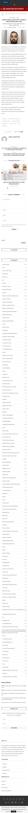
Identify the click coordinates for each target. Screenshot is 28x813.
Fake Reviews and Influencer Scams (15, 393)
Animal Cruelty (15, 264)
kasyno (15, 496)
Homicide (15, 459)
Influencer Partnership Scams (15, 477)
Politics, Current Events (15, 568)
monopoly (15, 524)
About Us (3, 781)
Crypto (15, 352)
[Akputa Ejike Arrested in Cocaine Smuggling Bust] (14, 172)
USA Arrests (15, 661)
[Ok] (9, 802)
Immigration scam (15, 468)
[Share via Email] (22, 131)
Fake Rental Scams (15, 390)
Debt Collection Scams (15, 358)
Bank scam (15, 277)
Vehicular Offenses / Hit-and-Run (15, 670)
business (15, 292)
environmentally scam (15, 380)
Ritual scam (15, 603)
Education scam (15, 377)
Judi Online (15, 493)
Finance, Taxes (15, 408)
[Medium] (19, 802)
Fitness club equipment (15, 415)
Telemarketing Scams (15, 642)
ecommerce (15, 374)
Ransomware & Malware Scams (15, 584)
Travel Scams (15, 651)
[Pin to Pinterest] (20, 131)
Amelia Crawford (12, 27)
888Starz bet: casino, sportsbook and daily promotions (14, 2)
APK (15, 267)
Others (15, 550)
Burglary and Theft (15, 289)
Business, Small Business (15, 321)
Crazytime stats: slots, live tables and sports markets (13, 702)
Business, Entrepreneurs (15, 308)
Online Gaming (15, 534)
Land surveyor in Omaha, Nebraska (15, 506)
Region (15, 600)
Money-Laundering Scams (15, 521)
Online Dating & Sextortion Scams (15, 531)
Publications (15, 578)
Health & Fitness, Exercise (15, 443)
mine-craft (15, 518)
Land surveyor (15, 503)
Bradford (4, 118)
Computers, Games (15, 339)
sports (15, 635)
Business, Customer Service (15, 305)
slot (15, 617)
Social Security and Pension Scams (15, 626)
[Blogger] (12, 802)
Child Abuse (15, 330)
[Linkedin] (13, 799)
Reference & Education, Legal (15, 597)
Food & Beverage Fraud (15, 418)
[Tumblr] (17, 799)
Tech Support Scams (15, 639)
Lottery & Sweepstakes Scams (15, 509)
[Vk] (20, 799)
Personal (15, 559)
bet (15, 280)
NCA (19, 123)
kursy (15, 499)
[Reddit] (6, 802)
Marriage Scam (15, 512)
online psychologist (15, 537)
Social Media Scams (15, 623)
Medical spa (15, 515)
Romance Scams (15, 606)
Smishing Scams (15, 620)
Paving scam (15, 556)
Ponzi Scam (15, 572)
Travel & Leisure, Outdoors (15, 648)
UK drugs (4, 125)
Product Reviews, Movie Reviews (15, 575)
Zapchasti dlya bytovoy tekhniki (15, 676)
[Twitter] (7, 799)
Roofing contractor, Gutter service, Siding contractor (15, 609)
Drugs (15, 371)
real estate (15, 587)
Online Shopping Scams (15, 540)
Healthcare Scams (15, 449)
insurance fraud (15, 481)
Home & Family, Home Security (15, 455)
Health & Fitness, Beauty (15, 440)
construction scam (15, 342)
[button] (10, 2)
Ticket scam (15, 645)
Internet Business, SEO (15, 487)
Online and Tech (15, 528)
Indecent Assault (15, 471)
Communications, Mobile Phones (15, 333)
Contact (3, 784)
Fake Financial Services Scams (15, 386)
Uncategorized (15, 657)
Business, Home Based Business (15, 311)
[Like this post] (16, 131)
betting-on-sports (15, 286)
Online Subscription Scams (15, 543)
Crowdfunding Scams (15, 349)
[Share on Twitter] (19, 131)
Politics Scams (15, 565)
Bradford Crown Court (14, 118)
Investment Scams (15, 490)
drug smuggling (6, 121)
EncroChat (4, 123)
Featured (15, 399)
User (15, 664)
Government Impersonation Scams (15, 433)
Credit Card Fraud (15, 346)
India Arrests (15, 474)
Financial (15, 412)
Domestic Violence (15, 361)
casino (15, 324)
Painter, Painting (15, 553)
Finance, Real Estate (15, 405)
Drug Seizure (15, 364)
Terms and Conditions (6, 790)
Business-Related (15, 299)
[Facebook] (4, 799)
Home (2, 13)
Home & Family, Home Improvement (15, 452)
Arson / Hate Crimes (15, 270)
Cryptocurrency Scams (15, 355)
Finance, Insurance (15, 402)
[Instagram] (10, 799)
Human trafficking (15, 462)
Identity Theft (15, 465)
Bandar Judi (15, 273)
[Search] (26, 9)
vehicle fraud (15, 667)
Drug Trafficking (15, 368)
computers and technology (15, 336)
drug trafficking (16, 121)
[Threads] (16, 802)
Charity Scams (15, 327)
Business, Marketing (15, 314)
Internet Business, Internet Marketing (15, 484)
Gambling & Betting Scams (15, 424)
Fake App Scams (15, 383)
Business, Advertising (15, 302)
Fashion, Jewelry (15, 396)
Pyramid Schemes (15, 581)
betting (15, 283)
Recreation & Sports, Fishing (15, 594)
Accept (13, 811)
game (15, 427)
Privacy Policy (4, 787)
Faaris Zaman (13, 123)
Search (3, 240)
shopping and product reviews (15, 614)
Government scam (15, 437)
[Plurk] (22, 802)
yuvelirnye (15, 673)
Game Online (15, 430)
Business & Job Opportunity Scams (15, 295)
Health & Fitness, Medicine (15, 446)
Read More (19, 811)
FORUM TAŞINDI (15, 421)
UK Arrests (15, 654)
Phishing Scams (15, 562)
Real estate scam (15, 590)
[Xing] (23, 799)
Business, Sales (15, 317)
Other (15, 546)
